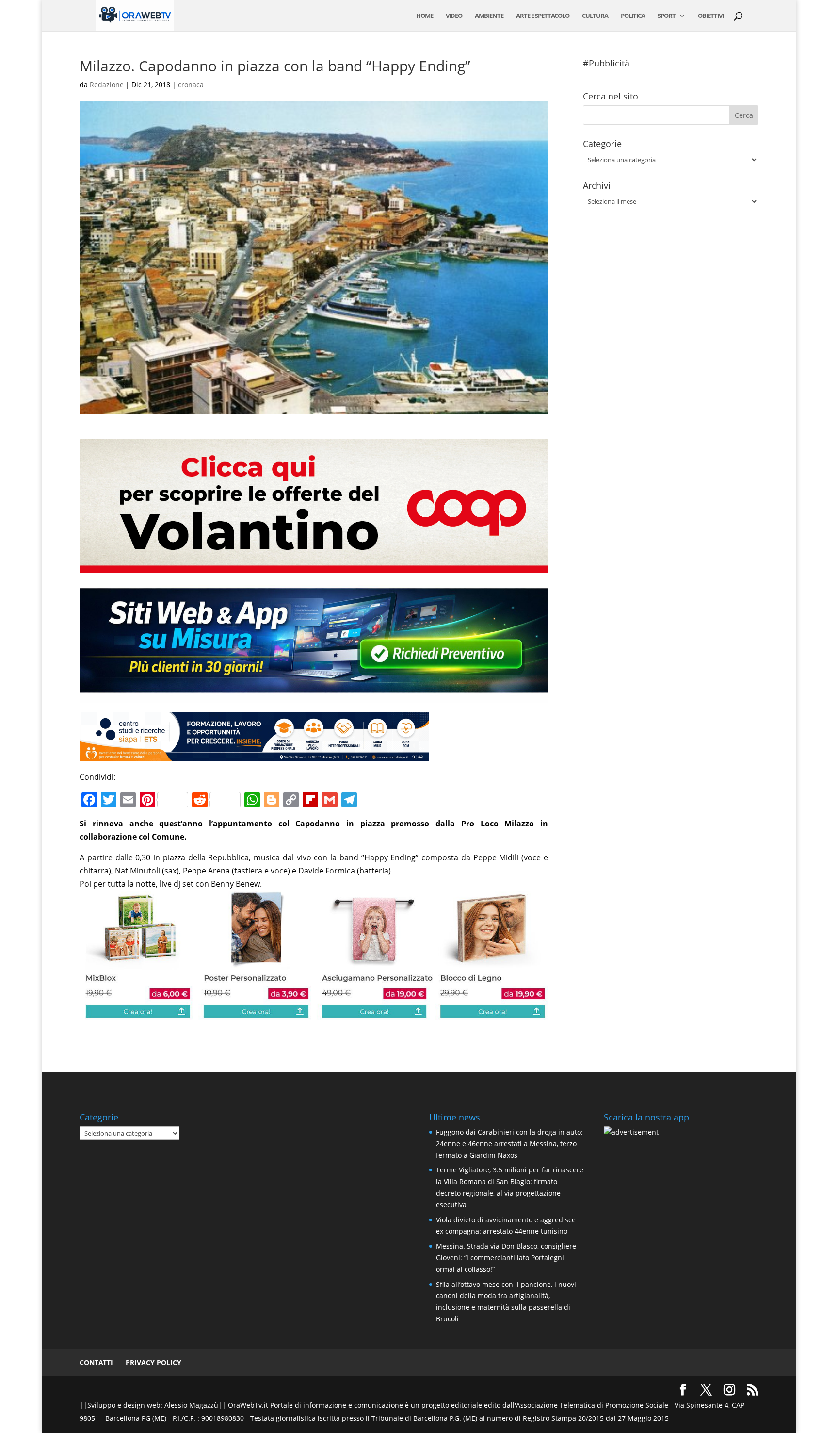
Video (454, 16)
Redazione (107, 84)
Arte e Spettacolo (542, 16)
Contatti (96, 1362)
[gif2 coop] (314, 565)
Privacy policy (153, 1362)
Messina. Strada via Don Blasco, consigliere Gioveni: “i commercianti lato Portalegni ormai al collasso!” (506, 1257)
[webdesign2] (314, 696)
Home (424, 16)
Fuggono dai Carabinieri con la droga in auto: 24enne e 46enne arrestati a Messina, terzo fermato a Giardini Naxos (509, 1143)
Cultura (595, 16)
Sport (667, 16)
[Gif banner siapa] (254, 754)
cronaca (191, 84)
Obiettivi (711, 16)
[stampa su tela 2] (314, 1012)
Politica (633, 16)
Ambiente (489, 16)
